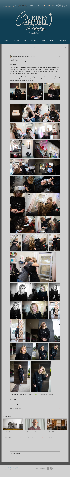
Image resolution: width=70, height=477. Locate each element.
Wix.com (13, 469)
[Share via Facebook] (10, 404)
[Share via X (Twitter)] (13, 404)
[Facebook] (51, 468)
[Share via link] (20, 404)
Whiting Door (8, 432)
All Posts (5, 47)
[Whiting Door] (13, 424)
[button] (65, 47)
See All (65, 416)
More (58, 47)
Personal (28, 47)
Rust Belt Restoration (54, 432)
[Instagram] (48, 468)
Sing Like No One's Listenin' (39, 47)
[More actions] (59, 56)
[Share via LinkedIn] (17, 404)
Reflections (12, 47)
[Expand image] (18, 91)
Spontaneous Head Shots (32, 432)
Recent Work (20, 47)
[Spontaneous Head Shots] (35, 424)
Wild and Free (51, 47)
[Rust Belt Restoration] (57, 424)
